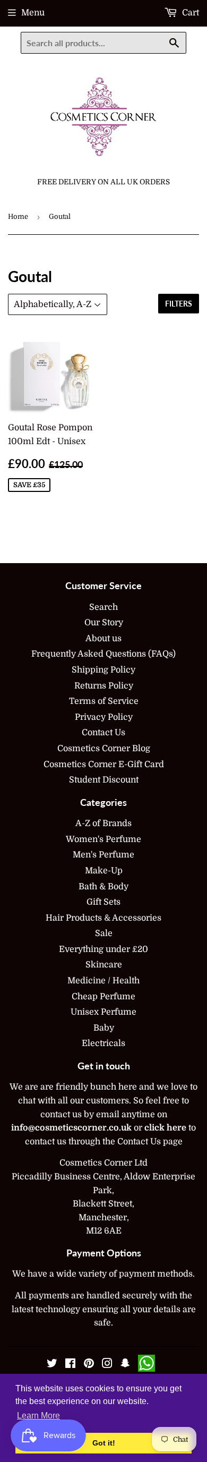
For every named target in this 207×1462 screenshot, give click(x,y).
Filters (178, 303)
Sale (104, 933)
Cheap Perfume (103, 996)
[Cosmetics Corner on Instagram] (107, 1365)
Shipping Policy (103, 670)
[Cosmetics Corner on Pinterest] (88, 1365)
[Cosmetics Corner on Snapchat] (125, 1365)
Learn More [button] (38, 1415)
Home (18, 216)
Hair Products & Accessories (103, 918)
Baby (103, 1028)
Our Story (103, 622)
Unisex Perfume (103, 1012)
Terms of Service (104, 701)
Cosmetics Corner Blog (103, 748)
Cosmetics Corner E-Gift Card (104, 764)
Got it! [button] (103, 1443)
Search (103, 607)
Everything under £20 (103, 949)
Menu (33, 13)
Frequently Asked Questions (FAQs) (103, 654)
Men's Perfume (103, 855)
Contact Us (103, 732)
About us (103, 638)
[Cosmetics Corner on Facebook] (70, 1365)
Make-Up (104, 871)
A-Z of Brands (103, 823)
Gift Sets (103, 902)
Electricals (103, 1043)
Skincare (103, 965)
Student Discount (104, 780)
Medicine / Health (103, 980)
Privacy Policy (104, 717)
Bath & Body (103, 886)
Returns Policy (103, 686)
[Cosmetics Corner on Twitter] (52, 1365)
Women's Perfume (103, 839)
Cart (189, 13)
